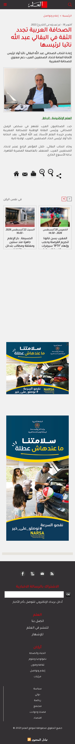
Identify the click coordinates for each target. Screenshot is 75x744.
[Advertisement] (35, 371)
